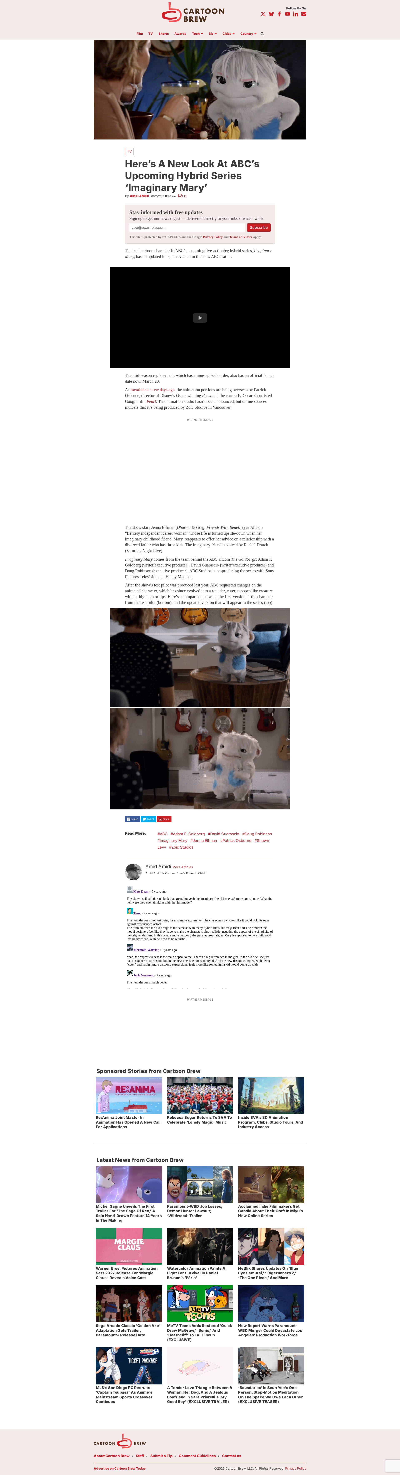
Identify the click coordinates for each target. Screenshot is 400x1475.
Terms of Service (240, 237)
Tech (196, 34)
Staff (140, 1456)
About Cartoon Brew (112, 1456)
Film (139, 34)
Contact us (231, 1456)
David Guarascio (224, 834)
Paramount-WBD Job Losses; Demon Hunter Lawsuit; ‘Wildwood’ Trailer (194, 1211)
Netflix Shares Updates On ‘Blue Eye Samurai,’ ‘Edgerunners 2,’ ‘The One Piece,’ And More (268, 1273)
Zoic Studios (182, 847)
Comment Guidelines (197, 1456)
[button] (200, 317)
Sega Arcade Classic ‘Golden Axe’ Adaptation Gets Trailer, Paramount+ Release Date (128, 1330)
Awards (180, 34)
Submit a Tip (161, 1456)
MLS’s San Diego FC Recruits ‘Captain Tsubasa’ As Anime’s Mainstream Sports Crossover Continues (124, 1394)
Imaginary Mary (173, 840)
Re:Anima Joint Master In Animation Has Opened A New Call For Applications (128, 1122)
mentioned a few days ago (153, 389)
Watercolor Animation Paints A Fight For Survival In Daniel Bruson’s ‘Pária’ (196, 1273)
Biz (211, 34)
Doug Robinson (258, 834)
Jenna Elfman (205, 840)
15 (185, 196)
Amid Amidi (139, 196)
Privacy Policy (213, 237)
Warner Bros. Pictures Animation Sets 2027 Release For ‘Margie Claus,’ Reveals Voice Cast (127, 1273)
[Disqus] (200, 936)
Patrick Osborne (236, 840)
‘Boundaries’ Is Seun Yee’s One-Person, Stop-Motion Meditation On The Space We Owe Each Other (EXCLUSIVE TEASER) (270, 1394)
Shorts (164, 34)
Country (246, 34)
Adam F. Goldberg (189, 834)
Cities (226, 34)
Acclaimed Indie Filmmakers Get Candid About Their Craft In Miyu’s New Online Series (270, 1211)
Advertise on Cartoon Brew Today (120, 1468)
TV (150, 34)
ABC (164, 834)
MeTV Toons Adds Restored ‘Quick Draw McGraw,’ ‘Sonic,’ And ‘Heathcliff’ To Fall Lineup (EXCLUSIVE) (199, 1332)
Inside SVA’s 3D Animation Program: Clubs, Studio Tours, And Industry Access (270, 1122)
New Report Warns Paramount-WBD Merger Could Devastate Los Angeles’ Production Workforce (270, 1330)
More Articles (182, 867)
